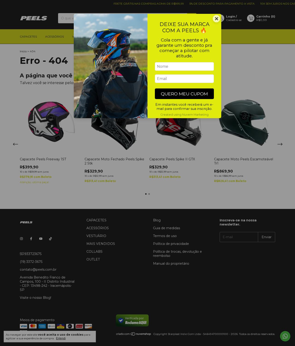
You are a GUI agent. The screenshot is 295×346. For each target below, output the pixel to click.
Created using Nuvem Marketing (184, 114)
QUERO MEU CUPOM (184, 94)
